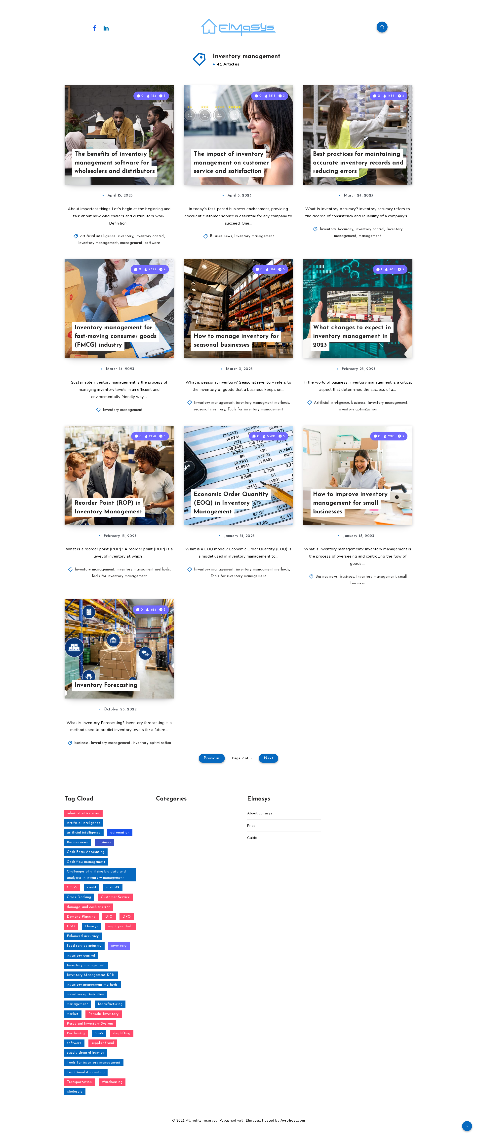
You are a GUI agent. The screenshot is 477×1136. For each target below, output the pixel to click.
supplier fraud (102, 1043)
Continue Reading (150, 170)
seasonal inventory (209, 409)
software (152, 243)
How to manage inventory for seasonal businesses (236, 341)
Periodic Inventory (103, 1014)
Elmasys (91, 926)
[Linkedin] (106, 27)
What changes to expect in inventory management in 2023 (352, 336)
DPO (126, 917)
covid (91, 887)
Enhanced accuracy (83, 936)
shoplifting (121, 1033)
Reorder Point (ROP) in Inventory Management (108, 507)
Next (268, 758)
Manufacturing (110, 1004)
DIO (109, 917)
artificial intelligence (98, 236)
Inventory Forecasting (106, 685)
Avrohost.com (292, 1120)
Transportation (79, 1082)
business (358, 403)
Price (251, 825)
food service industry (84, 946)
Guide (252, 837)
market (73, 1014)
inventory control (150, 236)
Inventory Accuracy (337, 229)
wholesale (74, 1092)
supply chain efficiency (85, 1053)
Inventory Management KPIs (91, 975)
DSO (71, 926)
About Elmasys (260, 813)
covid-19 (112, 887)
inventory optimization (358, 409)
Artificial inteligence (331, 403)
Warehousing (112, 1082)
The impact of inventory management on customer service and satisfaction (231, 163)
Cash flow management (86, 862)
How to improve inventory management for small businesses (350, 503)
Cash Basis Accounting (86, 852)
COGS (72, 887)
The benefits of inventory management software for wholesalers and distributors (115, 163)
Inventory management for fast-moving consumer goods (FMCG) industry (116, 336)
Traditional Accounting (86, 1072)
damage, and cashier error (88, 907)
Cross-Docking (79, 897)
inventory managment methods (262, 403)
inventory (126, 236)
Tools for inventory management (255, 409)
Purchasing (76, 1033)
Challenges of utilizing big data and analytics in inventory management (96, 875)
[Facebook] (94, 27)
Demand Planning (81, 917)
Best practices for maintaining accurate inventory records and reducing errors (358, 163)
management (131, 243)
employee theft (120, 926)
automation (119, 833)
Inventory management (98, 243)
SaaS (99, 1033)
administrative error (83, 813)
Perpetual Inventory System (90, 1024)
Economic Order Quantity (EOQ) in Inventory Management (231, 503)
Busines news (221, 236)
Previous (212, 758)
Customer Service (115, 897)
